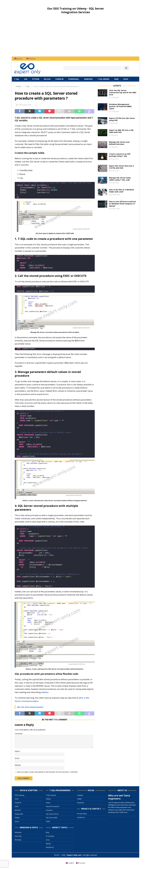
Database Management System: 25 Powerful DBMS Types (120, 106)
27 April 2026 (115, 171)
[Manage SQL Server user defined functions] (102, 144)
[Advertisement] (75, 37)
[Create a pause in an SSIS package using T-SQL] (102, 156)
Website (18, 765)
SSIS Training (19, 795)
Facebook (80, 803)
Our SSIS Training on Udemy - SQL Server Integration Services (75, 10)
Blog (47, 832)
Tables (48, 799)
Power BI (59, 79)
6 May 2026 (114, 135)
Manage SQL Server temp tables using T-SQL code (120, 179)
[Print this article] (69, 111)
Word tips (18, 840)
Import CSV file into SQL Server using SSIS (122, 119)
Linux (48, 840)
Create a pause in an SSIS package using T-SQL (119, 155)
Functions (49, 810)
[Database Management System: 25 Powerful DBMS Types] (102, 106)
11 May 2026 (114, 111)
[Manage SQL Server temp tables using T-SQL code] (102, 180)
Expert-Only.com (74, 855)
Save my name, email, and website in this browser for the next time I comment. (47, 772)
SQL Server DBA (51, 818)
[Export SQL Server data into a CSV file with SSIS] (102, 168)
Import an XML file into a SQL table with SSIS (121, 131)
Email (17, 758)
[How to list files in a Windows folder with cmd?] (102, 192)
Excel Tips (18, 836)
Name (17, 751)
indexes (44, 692)
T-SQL (16, 79)
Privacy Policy (82, 814)
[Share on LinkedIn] (40, 111)
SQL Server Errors (52, 814)
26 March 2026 (115, 194)
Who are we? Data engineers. (119, 797)
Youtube (80, 795)
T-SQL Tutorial (51, 795)
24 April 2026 (115, 183)
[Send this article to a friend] (59, 111)
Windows (88, 79)
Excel (125, 79)
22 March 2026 (115, 208)
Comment (18, 733)
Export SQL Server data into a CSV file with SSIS (121, 167)
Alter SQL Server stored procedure (30, 707)
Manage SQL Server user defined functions (119, 143)
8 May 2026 (114, 123)
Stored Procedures (52, 806)
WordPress (50, 847)
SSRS (17, 806)
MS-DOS (47, 79)
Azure (17, 821)
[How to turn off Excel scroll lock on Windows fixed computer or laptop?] (102, 204)
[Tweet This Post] (30, 111)
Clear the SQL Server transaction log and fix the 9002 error (122, 92)
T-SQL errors (103, 79)
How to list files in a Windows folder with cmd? (121, 191)
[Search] (126, 68)
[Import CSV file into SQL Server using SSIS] (102, 120)
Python (35, 79)
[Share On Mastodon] (89, 111)
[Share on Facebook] (20, 111)
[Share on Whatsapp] (79, 111)
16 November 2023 (24, 105)
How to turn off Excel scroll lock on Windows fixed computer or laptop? (122, 203)
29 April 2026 (115, 159)
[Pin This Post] (50, 111)
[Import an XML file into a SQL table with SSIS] (102, 132)
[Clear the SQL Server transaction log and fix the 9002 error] (102, 92)
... (128, 812)
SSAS (17, 799)
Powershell (73, 79)
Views (48, 803)
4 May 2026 (114, 147)
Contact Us (81, 817)
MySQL (48, 843)
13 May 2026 (114, 97)
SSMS (116, 79)
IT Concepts (50, 836)
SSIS (25, 79)
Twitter (79, 799)
